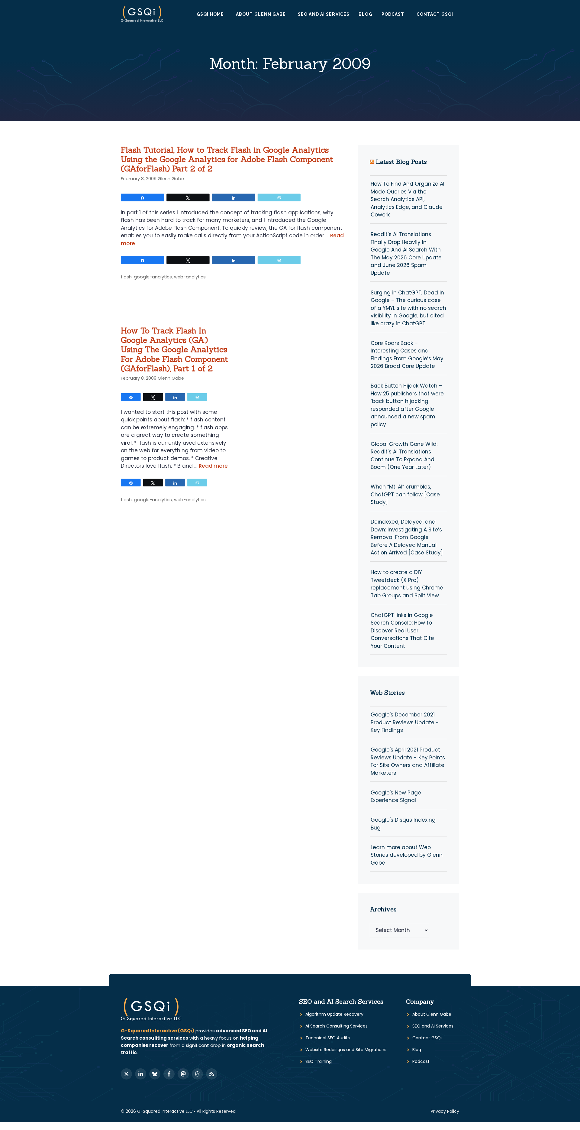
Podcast (393, 14)
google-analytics (153, 277)
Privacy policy (445, 1111)
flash (126, 277)
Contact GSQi (435, 14)
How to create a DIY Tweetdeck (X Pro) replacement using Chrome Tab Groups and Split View (407, 584)
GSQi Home (210, 14)
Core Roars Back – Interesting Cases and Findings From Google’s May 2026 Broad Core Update (407, 354)
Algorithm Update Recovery (334, 1014)
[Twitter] (126, 1074)
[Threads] (197, 1074)
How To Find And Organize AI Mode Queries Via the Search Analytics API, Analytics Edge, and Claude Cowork (407, 199)
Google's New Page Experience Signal (396, 796)
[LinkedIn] (140, 1074)
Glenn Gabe (171, 179)
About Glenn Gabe (261, 14)
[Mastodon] (183, 1074)
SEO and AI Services (324, 14)
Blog (365, 14)
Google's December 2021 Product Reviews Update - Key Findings (405, 722)
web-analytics (190, 277)
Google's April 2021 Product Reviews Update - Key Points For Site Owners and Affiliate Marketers (408, 761)
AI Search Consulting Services (336, 1026)
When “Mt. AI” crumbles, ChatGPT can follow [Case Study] (405, 494)
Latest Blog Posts (401, 161)
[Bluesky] (154, 1074)
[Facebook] (169, 1074)
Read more (213, 465)
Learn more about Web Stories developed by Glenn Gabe (407, 855)
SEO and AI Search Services (341, 1001)
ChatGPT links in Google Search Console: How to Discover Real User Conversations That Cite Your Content (402, 631)
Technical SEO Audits (327, 1038)
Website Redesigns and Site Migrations (345, 1050)
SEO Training (318, 1061)
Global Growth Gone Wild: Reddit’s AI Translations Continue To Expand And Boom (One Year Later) (404, 455)
